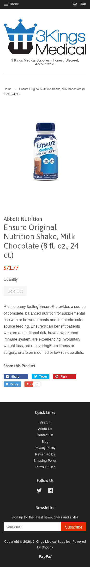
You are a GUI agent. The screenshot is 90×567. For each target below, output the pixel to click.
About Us (45, 428)
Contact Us (45, 434)
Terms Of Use (45, 466)
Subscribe (73, 527)
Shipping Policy (45, 460)
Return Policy (45, 454)
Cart (82, 3)
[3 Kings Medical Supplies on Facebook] (50, 491)
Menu (14, 3)
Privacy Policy (45, 447)
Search (45, 422)
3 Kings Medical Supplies (52, 541)
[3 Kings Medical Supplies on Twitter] (39, 491)
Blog (45, 441)
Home (8, 89)
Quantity (11, 279)
